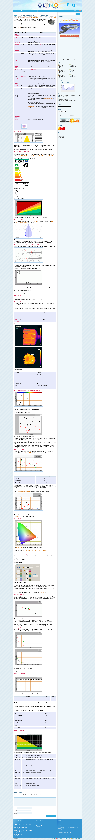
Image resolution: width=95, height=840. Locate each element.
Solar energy (61, 75)
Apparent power (17, 319)
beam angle (38, 291)
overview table (18, 143)
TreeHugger (71, 116)
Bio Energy (61, 64)
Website (15, 813)
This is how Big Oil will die (20, 834)
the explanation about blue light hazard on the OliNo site (31, 733)
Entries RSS (68, 838)
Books (72, 64)
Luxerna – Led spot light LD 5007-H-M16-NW (33, 15)
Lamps (72, 71)
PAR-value (16, 78)
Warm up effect (30, 101)
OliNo (60, 74)
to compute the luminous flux (27, 298)
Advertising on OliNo (61, 838)
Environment (61, 69)
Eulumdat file (16, 25)
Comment (16, 796)
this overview (18, 27)
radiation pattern (19, 263)
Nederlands (76, 10)
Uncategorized (62, 76)
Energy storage (74, 67)
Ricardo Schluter (62, 95)
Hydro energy (62, 71)
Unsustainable (73, 76)
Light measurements (34, 17)
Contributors (33, 10)
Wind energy (61, 77)
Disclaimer (46, 10)
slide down (61, 99)
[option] (69, 28)
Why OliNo (21, 10)
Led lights (61, 72)
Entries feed (60, 135)
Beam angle (17, 44)
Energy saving (62, 67)
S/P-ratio (67, 96)
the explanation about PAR (26, 452)
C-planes (40, 44)
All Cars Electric (61, 115)
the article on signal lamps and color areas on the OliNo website (35, 550)
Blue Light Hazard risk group (17, 120)
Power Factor (17, 50)
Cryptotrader (71, 115)
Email (15, 810)
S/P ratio (16, 85)
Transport (72, 75)
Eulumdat (52, 221)
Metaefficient (60, 116)
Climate (72, 65)
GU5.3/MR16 (23, 76)
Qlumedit (35, 221)
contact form (71, 832)
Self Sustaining (74, 74)
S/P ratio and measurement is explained (23, 491)
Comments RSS (74, 838)
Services (27, 10)
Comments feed (61, 136)
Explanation (73, 69)
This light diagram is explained (21, 222)
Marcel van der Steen (26, 17)
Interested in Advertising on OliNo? (70, 59)
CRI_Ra (16, 69)
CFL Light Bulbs (62, 65)
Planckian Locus (46, 589)
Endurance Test (74, 66)
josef (60, 100)
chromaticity (41, 592)
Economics (61, 66)
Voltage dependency (31, 106)
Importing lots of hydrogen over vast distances (23, 821)
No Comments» (53, 17)
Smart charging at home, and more (73, 95)
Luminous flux (17, 56)
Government (61, 70)
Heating (72, 70)
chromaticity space (19, 547)
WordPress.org (61, 137)
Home (15, 10)
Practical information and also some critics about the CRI (40, 558)
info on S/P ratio (19, 516)
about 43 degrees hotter (48, 98)
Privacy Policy (53, 838)
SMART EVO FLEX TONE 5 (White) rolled (23, 824)
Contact (40, 10)
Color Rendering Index (32, 69)
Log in (59, 133)
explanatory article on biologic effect (49, 707)
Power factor (17, 321)
